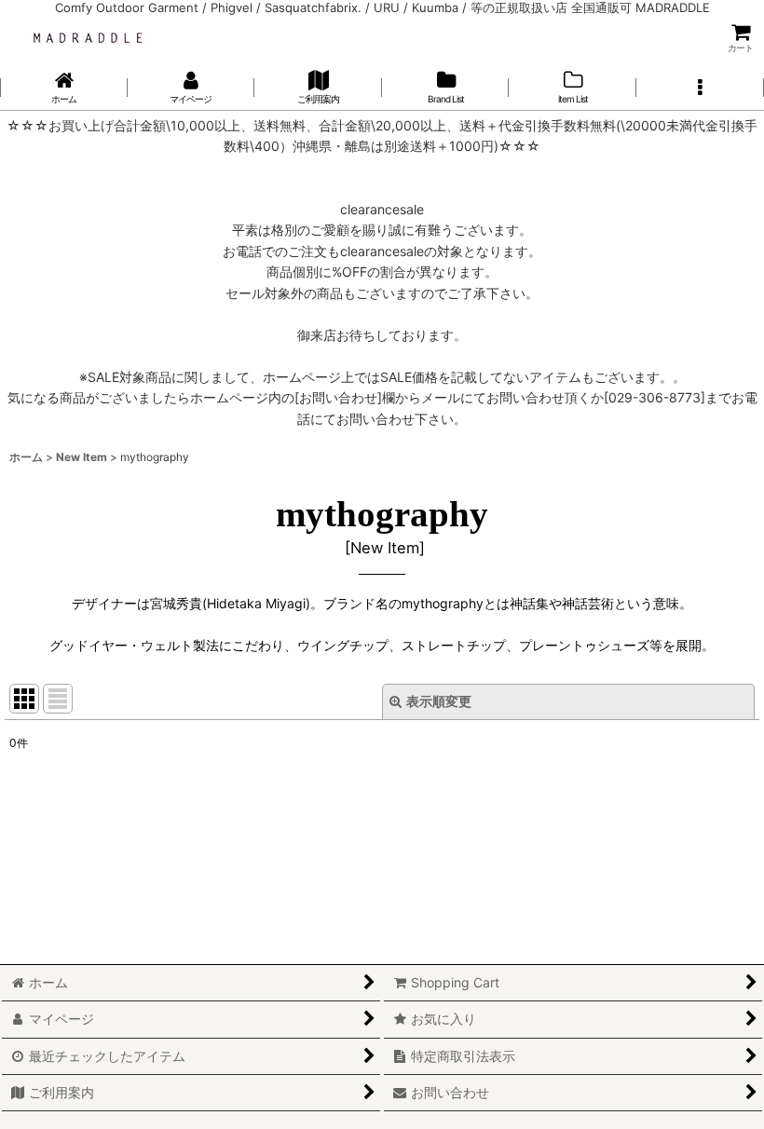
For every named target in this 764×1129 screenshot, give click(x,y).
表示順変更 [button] (438, 701)
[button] (700, 87)
